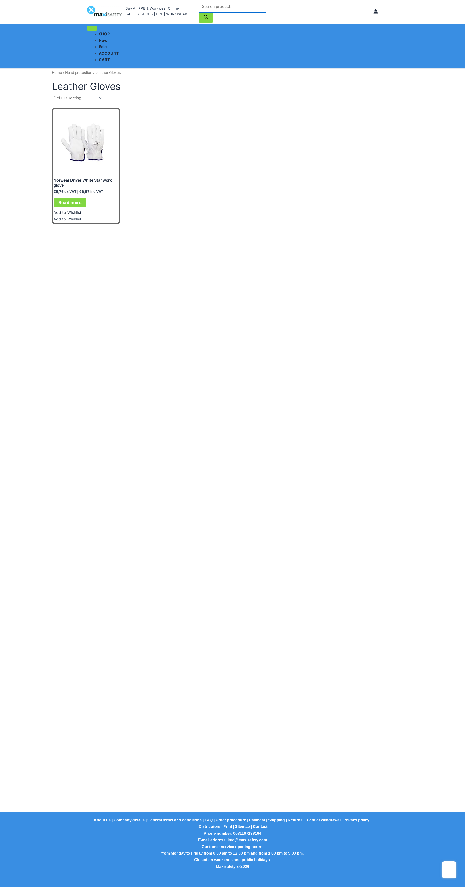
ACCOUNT (109, 53)
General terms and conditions (174, 820)
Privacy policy (356, 820)
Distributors (209, 827)
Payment (257, 820)
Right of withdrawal (323, 820)
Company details (129, 820)
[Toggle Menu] (92, 28)
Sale (103, 46)
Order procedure (231, 820)
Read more (70, 202)
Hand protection (78, 72)
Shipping (276, 820)
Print (227, 827)
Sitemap (242, 827)
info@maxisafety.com (247, 840)
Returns (295, 820)
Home (57, 72)
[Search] (206, 18)
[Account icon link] (375, 11)
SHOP (104, 33)
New (103, 40)
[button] (67, 212)
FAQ (209, 820)
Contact (260, 827)
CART (104, 59)
